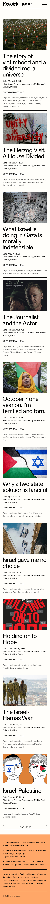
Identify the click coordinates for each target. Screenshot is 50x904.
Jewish (40, 589)
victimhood (14, 106)
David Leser (17, 4)
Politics (13, 87)
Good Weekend (37, 346)
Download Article (13, 92)
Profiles (13, 335)
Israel (38, 97)
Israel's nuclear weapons (30, 100)
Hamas (27, 270)
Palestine (22, 182)
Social (20, 654)
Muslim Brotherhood (27, 349)
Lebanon (6, 103)
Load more (25, 827)
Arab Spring (13, 346)
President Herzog (35, 182)
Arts (24, 333)
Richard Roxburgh (18, 352)
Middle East (39, 84)
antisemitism (13, 97)
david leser (25, 97)
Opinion (6, 87)
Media (43, 333)
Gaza (33, 97)
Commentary (27, 84)
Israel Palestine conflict (34, 179)
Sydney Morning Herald (13, 185)
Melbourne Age (18, 103)
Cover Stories (33, 333)
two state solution (33, 516)
